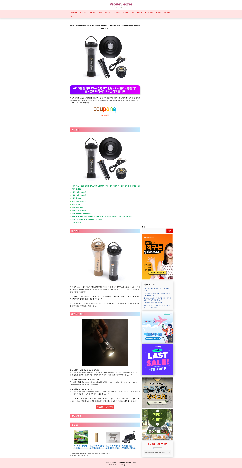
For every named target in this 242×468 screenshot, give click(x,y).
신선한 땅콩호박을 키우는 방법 (153, 302)
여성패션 (159, 12)
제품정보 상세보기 (105, 407)
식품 (132, 12)
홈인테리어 (167, 12)
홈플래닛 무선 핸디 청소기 (80, 455)
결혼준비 (139, 12)
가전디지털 (73, 12)
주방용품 (107, 12)
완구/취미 (126, 12)
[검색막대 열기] (71, 16)
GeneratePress (129, 465)
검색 (143, 227)
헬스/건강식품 (149, 12)
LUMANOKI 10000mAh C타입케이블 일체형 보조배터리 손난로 (91, 453)
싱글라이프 (93, 12)
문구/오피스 (83, 12)
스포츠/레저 (116, 12)
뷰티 (100, 12)
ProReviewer (121, 4)
